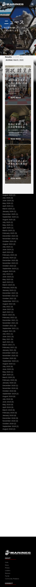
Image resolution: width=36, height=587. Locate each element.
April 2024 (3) (7, 252)
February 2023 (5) (9, 288)
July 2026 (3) (7, 198)
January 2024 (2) (9, 258)
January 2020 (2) (9, 383)
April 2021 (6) (7, 342)
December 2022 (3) (10, 293)
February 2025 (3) (9, 233)
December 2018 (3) (10, 418)
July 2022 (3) (7, 307)
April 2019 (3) (7, 407)
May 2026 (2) (7, 203)
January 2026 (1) (9, 211)
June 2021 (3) (8, 337)
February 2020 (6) (9, 380)
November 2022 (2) (10, 296)
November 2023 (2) (10, 263)
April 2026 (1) (7, 206)
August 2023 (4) (8, 271)
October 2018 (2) (9, 424)
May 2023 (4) (7, 279)
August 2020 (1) (8, 364)
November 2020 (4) (10, 356)
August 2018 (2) (8, 429)
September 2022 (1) (10, 301)
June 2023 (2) (8, 277)
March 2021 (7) (8, 345)
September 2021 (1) (10, 328)
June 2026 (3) (8, 201)
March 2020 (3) (8, 377)
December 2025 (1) (10, 214)
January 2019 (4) (9, 415)
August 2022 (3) (8, 304)
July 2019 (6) (7, 399)
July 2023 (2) (7, 274)
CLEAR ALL (18, 57)
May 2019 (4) (7, 405)
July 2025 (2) (7, 222)
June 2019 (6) (8, 402)
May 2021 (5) (7, 339)
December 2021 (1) (10, 320)
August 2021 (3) (8, 331)
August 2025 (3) (8, 220)
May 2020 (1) (7, 372)
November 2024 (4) (10, 239)
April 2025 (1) (7, 228)
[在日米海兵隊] (13, 4)
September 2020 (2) (10, 361)
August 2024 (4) (8, 244)
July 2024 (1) (7, 247)
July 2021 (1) (7, 334)
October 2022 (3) (9, 298)
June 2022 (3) (8, 309)
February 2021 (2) (9, 347)
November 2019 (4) (10, 388)
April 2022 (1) (7, 312)
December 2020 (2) (10, 353)
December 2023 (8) (10, 260)
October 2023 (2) (9, 266)
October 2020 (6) (9, 358)
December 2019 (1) (10, 386)
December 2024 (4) (10, 236)
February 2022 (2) (9, 318)
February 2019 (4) (9, 413)
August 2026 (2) (8, 195)
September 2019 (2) (10, 394)
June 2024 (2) (8, 250)
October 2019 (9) (9, 391)
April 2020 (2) (7, 375)
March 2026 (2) (8, 209)
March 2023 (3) (8, 285)
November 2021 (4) (10, 323)
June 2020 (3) (8, 369)
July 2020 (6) (7, 366)
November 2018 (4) (10, 421)
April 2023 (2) (7, 282)
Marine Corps (18, 552)
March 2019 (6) (8, 410)
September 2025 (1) (10, 217)
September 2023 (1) (10, 269)
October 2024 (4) (9, 241)
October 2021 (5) (9, 326)
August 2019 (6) (8, 396)
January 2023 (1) (9, 290)
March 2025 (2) (8, 230)
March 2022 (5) (8, 315)
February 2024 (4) (9, 255)
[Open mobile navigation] (32, 4)
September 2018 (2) (10, 426)
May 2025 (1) (7, 225)
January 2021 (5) (9, 350)
